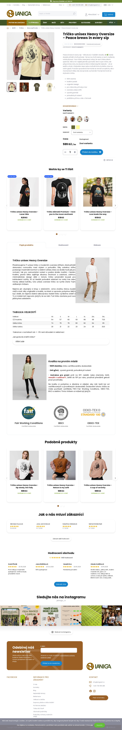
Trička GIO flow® (38, 708)
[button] (56, 234)
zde (91, 725)
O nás (9, 5)
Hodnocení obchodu (61, 553)
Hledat (74, 14)
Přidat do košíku (90, 152)
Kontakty (16, 5)
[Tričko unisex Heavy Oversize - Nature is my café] (72, 119)
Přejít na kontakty (98, 698)
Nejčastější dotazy (34, 5)
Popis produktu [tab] (26, 245)
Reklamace (46, 5)
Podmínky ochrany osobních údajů (42, 715)
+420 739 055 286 (99, 686)
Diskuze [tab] (97, 245)
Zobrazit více (61, 584)
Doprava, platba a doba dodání (43, 702)
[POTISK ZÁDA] (24, 192)
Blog (23, 5)
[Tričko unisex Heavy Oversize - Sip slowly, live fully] (86, 119)
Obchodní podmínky (40, 712)
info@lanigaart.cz (99, 682)
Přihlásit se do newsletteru (51, 663)
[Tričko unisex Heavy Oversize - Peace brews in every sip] (79, 119)
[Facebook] (90, 690)
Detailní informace (69, 106)
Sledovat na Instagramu (63, 632)
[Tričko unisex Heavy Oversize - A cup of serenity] (66, 119)
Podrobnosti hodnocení (93, 44)
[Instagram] (94, 690)
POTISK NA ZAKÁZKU (39, 705)
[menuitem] (17, 23)
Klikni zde (20, 341)
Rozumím (99, 725)
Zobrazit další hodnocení (61, 539)
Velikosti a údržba (39, 699)
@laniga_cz (61, 600)
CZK (109, 5)
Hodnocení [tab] (63, 245)
